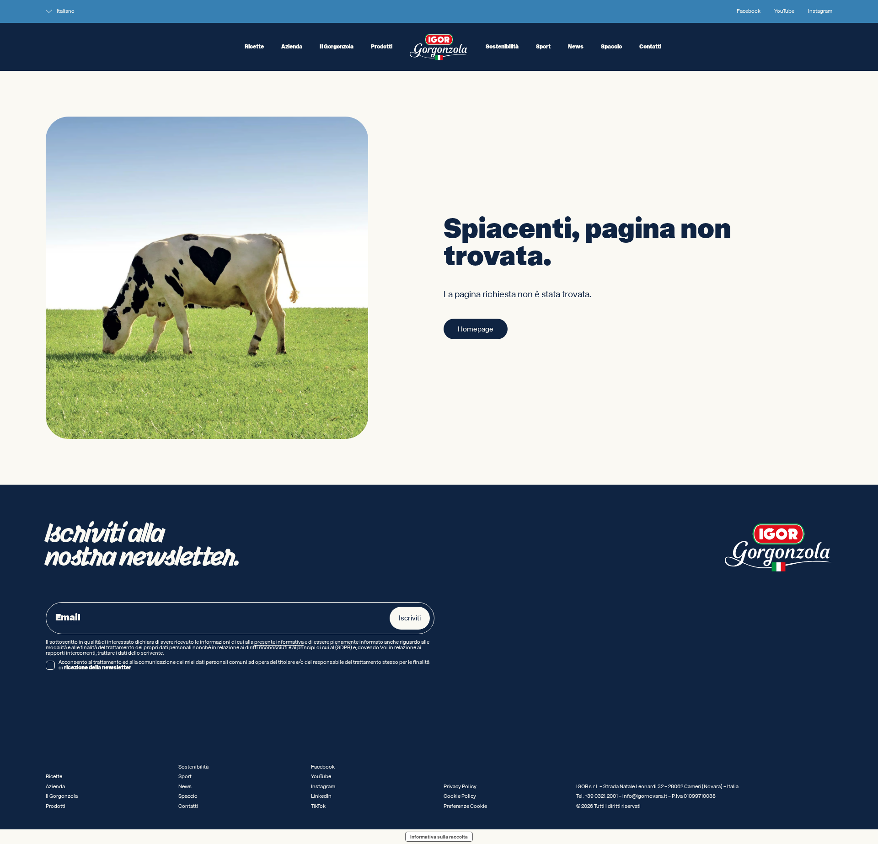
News (576, 47)
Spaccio (611, 47)
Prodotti (381, 47)
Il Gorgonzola (336, 47)
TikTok (318, 806)
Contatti (650, 47)
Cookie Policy (460, 796)
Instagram (820, 11)
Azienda (291, 47)
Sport (543, 47)
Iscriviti (410, 618)
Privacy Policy (460, 786)
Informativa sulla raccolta (439, 836)
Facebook (748, 11)
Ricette (254, 47)
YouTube (784, 11)
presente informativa (279, 642)
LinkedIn (321, 796)
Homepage (475, 329)
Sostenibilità (502, 47)
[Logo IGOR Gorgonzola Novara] (439, 47)
